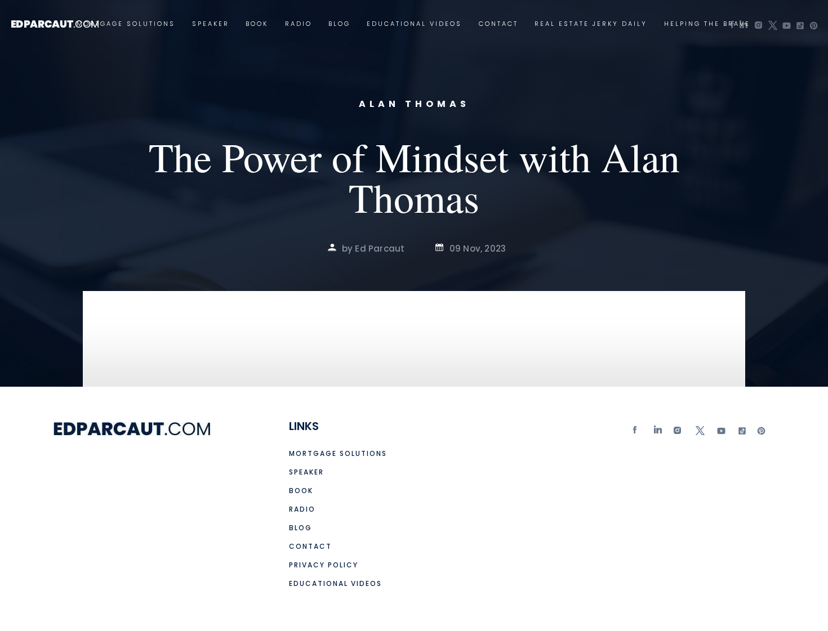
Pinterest (761, 433)
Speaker (210, 24)
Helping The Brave (707, 24)
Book (257, 24)
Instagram (679, 433)
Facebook (637, 433)
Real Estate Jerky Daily (591, 24)
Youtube (720, 433)
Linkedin (658, 433)
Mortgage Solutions (126, 24)
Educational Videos (414, 24)
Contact (498, 24)
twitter (700, 433)
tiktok (740, 433)
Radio (298, 24)
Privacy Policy (323, 565)
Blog (339, 24)
